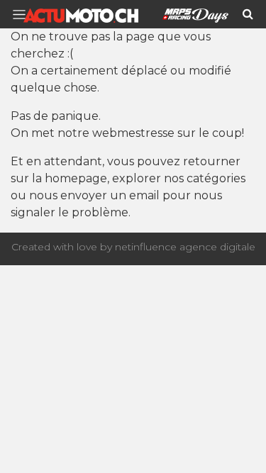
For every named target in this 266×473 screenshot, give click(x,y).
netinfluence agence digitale (185, 246)
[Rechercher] (248, 14)
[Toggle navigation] (23, 15)
